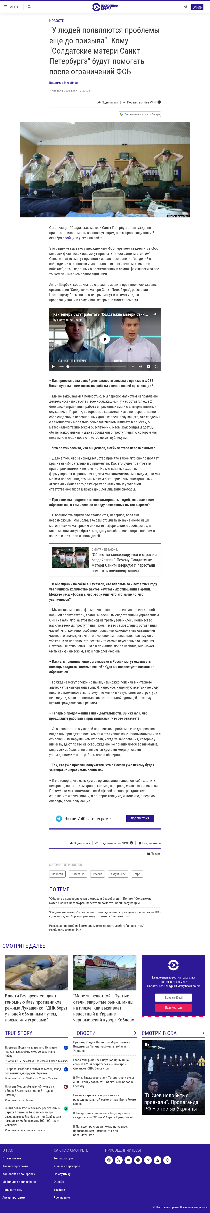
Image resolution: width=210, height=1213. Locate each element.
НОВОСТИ (84, 1033)
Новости (56, 20)
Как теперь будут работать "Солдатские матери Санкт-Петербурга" (111, 314)
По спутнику (62, 1174)
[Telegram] (185, 7)
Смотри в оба (159, 1033)
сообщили (70, 238)
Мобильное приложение (19, 1182)
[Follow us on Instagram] (138, 1160)
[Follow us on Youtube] (128, 1160)
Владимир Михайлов (63, 83)
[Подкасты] (167, 1160)
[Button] (107, 102)
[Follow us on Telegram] (148, 1160)
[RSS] (157, 1160)
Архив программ (13, 1197)
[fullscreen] (157, 366)
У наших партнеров (67, 1166)
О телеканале (11, 1158)
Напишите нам (12, 1189)
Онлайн (59, 1182)
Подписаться (140, 818)
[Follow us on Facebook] (109, 1160)
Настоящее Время (69, 320)
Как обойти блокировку (18, 1174)
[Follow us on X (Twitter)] (118, 1160)
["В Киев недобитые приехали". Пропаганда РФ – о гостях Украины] (173, 1077)
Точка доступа (64, 1158)
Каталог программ (15, 1166)
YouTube (59, 1189)
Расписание (62, 1197)
